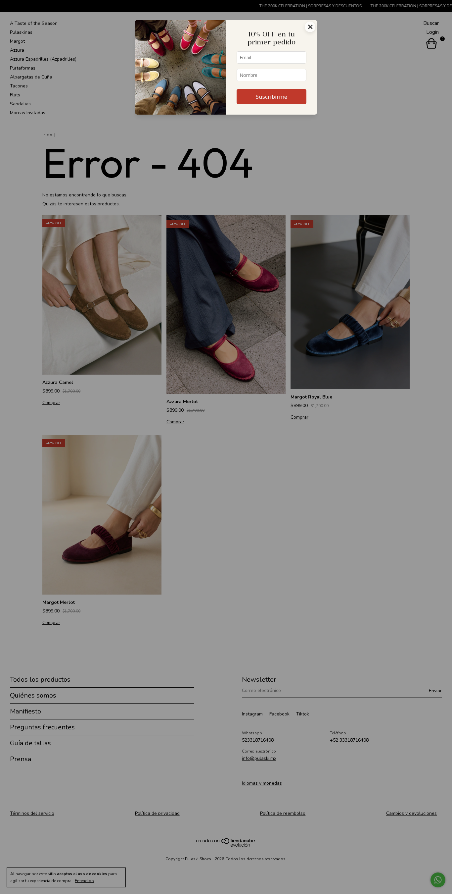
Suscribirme (271, 96)
